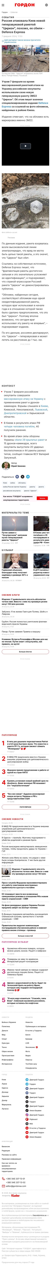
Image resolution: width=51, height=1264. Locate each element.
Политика (6, 1026)
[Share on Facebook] (17, 477)
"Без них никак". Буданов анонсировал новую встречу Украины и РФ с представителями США (26, 796)
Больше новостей (25, 936)
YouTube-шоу (31, 1064)
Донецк (5, 1092)
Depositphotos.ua (39, 1215)
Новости (5, 1017)
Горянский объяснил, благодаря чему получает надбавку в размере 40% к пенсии (15, 574)
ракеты (32, 487)
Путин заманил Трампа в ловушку (21, 631)
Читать (42, 498)
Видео (28, 1056)
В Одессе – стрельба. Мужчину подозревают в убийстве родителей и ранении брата (23, 838)
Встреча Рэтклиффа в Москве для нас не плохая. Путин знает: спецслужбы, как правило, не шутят (25, 641)
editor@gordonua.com (16, 1186)
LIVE (27, 1043)
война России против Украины (14, 487)
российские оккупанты (12, 491)
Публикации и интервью (36, 1026)
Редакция (6, 1151)
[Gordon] (24, 5)
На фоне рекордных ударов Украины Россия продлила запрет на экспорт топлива (23, 906)
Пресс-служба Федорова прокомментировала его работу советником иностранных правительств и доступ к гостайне (24, 885)
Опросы (29, 1060)
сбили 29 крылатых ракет (30, 439)
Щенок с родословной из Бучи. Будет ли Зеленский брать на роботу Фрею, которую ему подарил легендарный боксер (26, 986)
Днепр (4, 1100)
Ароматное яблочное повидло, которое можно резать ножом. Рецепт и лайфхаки (27, 949)
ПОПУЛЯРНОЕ (9, 735)
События (13, 12)
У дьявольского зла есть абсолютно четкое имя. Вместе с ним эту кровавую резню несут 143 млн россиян (24, 601)
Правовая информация (11, 1159)
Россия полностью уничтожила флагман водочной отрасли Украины (24, 622)
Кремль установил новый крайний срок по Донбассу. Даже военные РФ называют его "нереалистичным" (27, 783)
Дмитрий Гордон (37, 1080)
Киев (5, 483)
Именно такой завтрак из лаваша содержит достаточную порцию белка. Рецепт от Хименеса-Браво (27, 972)
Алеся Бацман (35, 1110)
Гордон (5, 12)
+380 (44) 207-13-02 (15, 1182)
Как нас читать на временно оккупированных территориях (9, 1167)
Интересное (7, 1064)
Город (4, 1074)
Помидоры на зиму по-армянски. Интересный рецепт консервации (23, 960)
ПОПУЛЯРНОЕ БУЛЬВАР (15, 942)
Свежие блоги (11, 595)
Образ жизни (7, 1051)
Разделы (29, 1017)
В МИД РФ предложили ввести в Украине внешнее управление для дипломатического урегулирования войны (28, 759)
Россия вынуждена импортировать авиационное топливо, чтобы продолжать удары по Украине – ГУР (24, 848)
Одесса (5, 1088)
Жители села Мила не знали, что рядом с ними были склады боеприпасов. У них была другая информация (23, 860)
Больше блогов (25, 652)
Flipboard (33, 1119)
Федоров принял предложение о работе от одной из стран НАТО (28, 771)
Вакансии (6, 1146)
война (12, 483)
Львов (4, 1084)
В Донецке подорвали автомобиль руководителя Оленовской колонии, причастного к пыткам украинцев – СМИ (25, 916)
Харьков (5, 1096)
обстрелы (22, 483)
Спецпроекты (31, 1068)
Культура (5, 1043)
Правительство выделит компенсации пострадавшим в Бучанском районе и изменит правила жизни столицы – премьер (24, 927)
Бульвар (7, 550)
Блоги (28, 1035)
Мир (16, 543)
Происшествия (8, 1056)
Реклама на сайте (9, 1155)
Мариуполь (6, 1105)
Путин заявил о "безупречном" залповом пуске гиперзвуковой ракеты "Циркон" (14, 536)
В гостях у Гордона (34, 1031)
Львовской (41, 409)
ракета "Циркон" (30, 491)
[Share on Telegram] (28, 477)
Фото (28, 1051)
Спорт (4, 1039)
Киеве (44, 406)
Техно (4, 1047)
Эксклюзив (30, 1047)
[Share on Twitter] (22, 477)
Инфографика (7, 1060)
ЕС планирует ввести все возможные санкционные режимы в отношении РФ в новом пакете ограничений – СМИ (25, 896)
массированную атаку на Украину (23, 398)
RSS (31, 1124)
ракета (41, 487)
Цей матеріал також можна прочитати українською (22, 41)
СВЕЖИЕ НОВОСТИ (12, 819)
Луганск (5, 1109)
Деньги (5, 1031)
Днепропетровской (15, 413)
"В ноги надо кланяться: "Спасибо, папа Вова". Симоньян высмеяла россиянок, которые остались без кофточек (26, 1000)
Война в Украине (9, 1022)
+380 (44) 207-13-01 (15, 1179)
